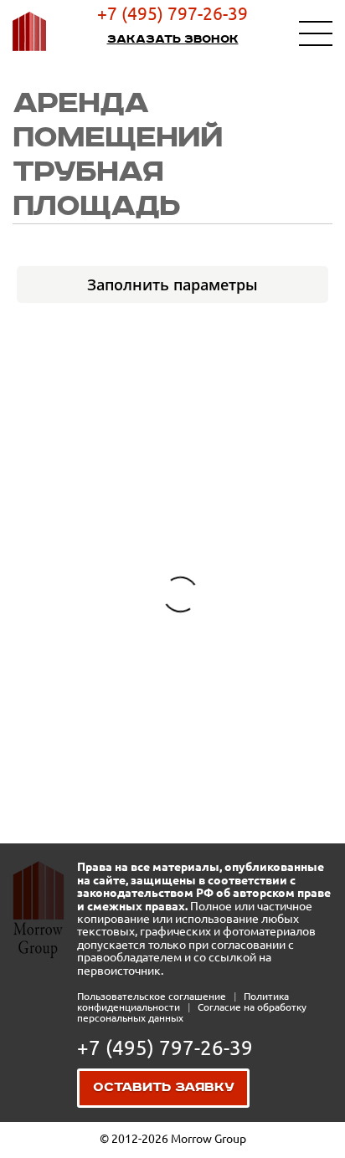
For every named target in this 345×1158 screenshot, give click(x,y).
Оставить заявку (163, 1087)
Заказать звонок (173, 39)
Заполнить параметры (172, 284)
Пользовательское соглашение (153, 996)
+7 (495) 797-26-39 (172, 13)
